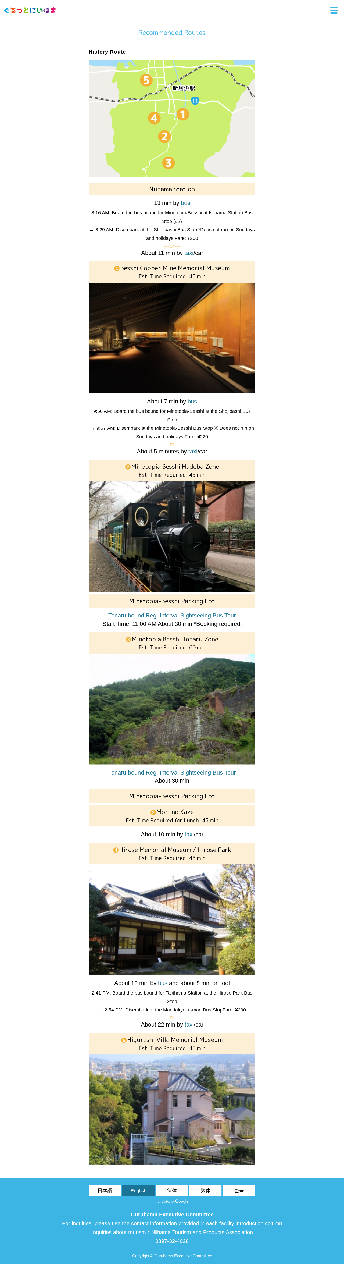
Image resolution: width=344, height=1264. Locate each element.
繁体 (205, 1190)
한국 (239, 1190)
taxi (189, 253)
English (138, 1190)
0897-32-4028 (172, 1241)
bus (185, 203)
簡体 (172, 1190)
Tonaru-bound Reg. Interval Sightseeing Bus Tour (172, 615)
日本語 (105, 1190)
